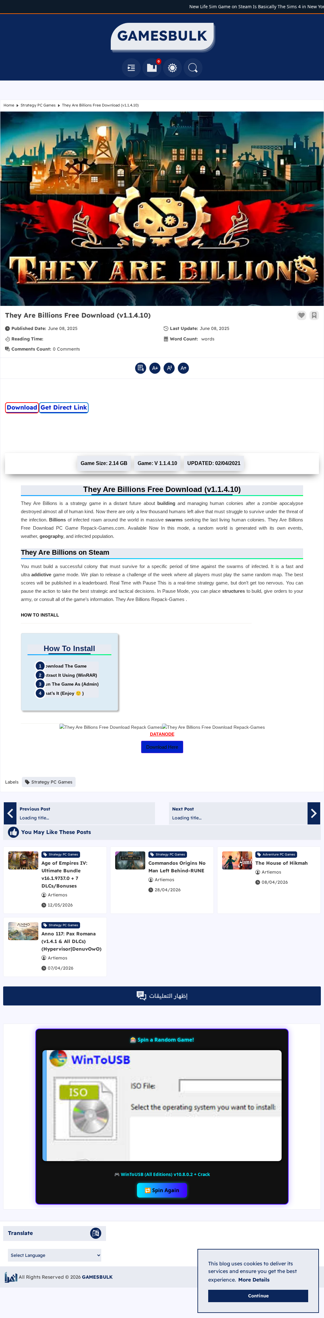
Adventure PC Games (279, 854)
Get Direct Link (63, 407)
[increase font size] (183, 368)
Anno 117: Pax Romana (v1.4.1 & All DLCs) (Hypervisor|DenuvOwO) (71, 941)
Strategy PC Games (38, 105)
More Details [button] (254, 1279)
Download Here (162, 747)
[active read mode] (140, 368)
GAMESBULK (97, 1277)
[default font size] (169, 368)
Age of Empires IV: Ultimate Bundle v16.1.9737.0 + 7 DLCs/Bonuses (64, 874)
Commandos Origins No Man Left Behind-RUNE (177, 867)
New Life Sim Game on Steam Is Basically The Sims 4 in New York (245, 6)
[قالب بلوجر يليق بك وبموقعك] (11, 1277)
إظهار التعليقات (168, 995)
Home (8, 105)
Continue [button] (258, 1296)
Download (22, 407)
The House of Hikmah (281, 863)
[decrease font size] (154, 368)
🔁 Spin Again (162, 1190)
